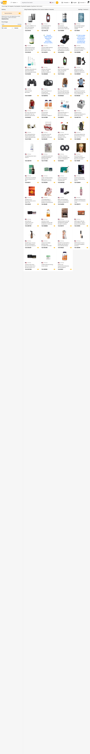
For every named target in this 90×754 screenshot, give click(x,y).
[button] (65, 2)
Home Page (4, 6)
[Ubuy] (4, 2)
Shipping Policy (5, 18)
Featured (85, 9)
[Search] (57, 2)
